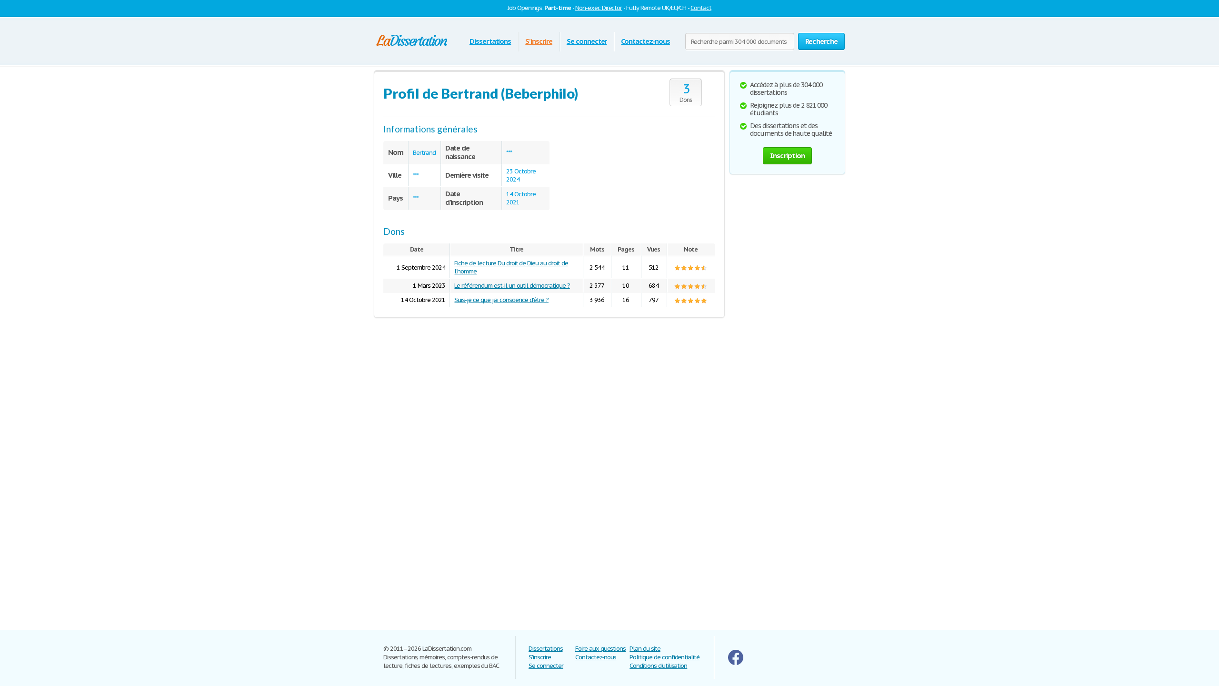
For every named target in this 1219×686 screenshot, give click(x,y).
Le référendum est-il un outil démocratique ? (512, 286)
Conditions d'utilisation (658, 666)
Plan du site (644, 649)
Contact (700, 8)
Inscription (787, 155)
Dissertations (490, 41)
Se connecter (587, 41)
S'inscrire (538, 41)
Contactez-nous (645, 41)
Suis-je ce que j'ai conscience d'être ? (501, 300)
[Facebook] (735, 663)
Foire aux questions (600, 649)
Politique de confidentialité (664, 657)
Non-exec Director (598, 8)
